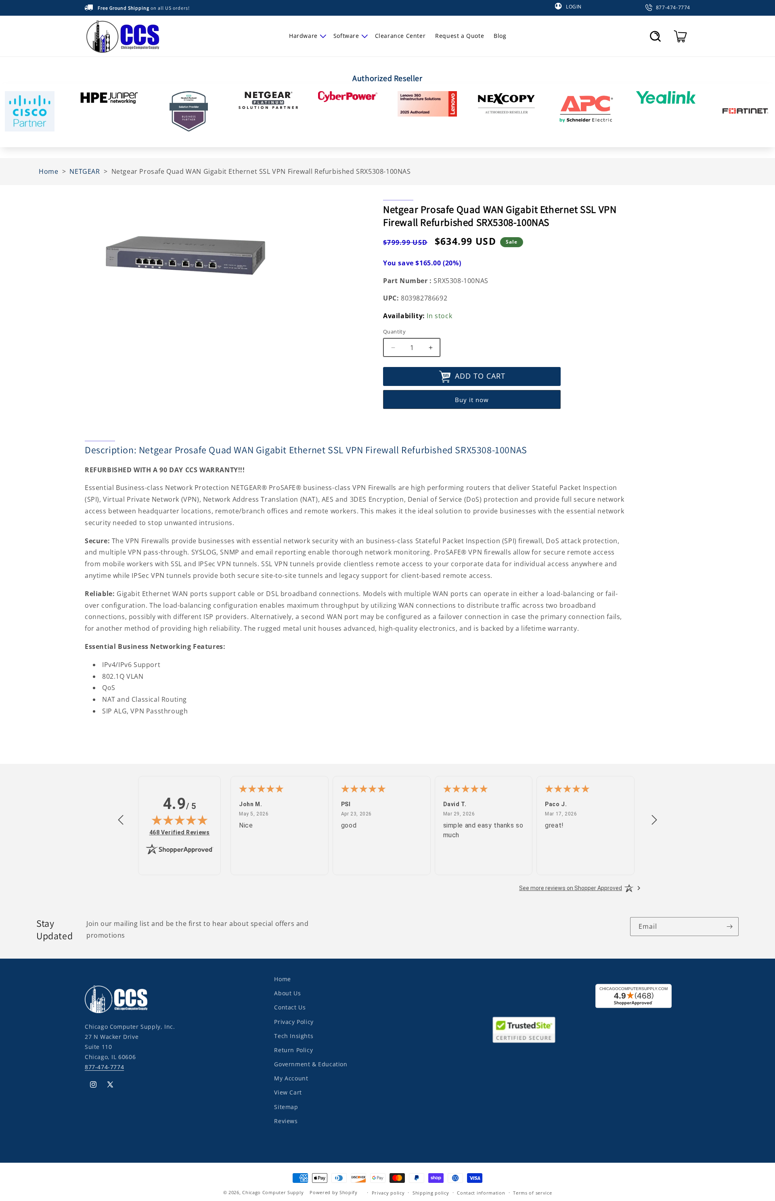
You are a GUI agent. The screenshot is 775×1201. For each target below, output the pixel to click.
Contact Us (290, 1007)
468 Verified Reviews (179, 832)
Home (282, 979)
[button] (306, 35)
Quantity (394, 331)
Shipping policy (431, 1192)
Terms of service (532, 1192)
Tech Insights (293, 1035)
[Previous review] (121, 820)
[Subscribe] (729, 926)
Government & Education (310, 1064)
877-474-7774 (104, 1067)
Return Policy (293, 1049)
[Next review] (654, 820)
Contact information (481, 1192)
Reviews (285, 1120)
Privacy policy (388, 1192)
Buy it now (472, 400)
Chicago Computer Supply (273, 1192)
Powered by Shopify (334, 1192)
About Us (287, 993)
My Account (291, 1078)
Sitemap (286, 1106)
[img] (179, 820)
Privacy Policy (293, 1021)
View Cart (288, 1092)
